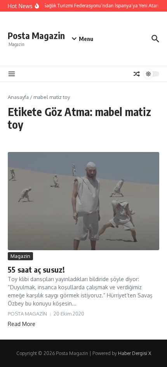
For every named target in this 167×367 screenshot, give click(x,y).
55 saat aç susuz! (36, 269)
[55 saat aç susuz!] (83, 201)
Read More (21, 324)
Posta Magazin (36, 35)
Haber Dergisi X (134, 353)
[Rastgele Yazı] (137, 74)
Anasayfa (18, 97)
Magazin (20, 256)
